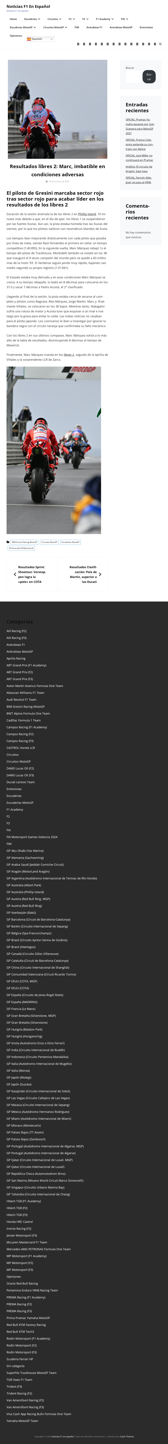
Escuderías (30, 19)
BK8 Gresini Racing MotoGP (24, 542)
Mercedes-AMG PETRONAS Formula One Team (39, 1249)
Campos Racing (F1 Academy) (27, 727)
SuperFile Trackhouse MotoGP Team (32, 1373)
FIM (77, 27)
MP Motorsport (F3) (20, 1270)
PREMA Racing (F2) (19, 1304)
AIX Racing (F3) (16, 638)
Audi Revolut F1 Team (21, 699)
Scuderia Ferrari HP (20, 1359)
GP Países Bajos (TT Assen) (25, 1132)
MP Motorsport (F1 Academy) (26, 1256)
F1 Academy (103, 19)
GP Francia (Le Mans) (21, 1009)
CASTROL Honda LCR (21, 748)
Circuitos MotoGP (53, 27)
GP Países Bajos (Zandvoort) (26, 1139)
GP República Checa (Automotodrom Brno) (36, 1174)
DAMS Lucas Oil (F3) (20, 775)
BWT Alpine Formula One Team (28, 713)
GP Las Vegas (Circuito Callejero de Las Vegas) (38, 1098)
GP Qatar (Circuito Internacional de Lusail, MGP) (40, 1160)
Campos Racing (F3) (20, 741)
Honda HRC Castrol (20, 1222)
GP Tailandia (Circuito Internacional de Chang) (38, 1194)
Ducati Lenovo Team (21, 782)
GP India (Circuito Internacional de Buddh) (36, 1050)
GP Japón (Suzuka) (19, 1084)
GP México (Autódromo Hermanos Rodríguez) (38, 1112)
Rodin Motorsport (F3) (22, 1352)
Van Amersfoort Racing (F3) (25, 1407)
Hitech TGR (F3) (17, 1215)
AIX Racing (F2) (16, 631)
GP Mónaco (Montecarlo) (24, 1125)
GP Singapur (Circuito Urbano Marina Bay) (35, 1187)
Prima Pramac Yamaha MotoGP (28, 1318)
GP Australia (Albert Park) (24, 885)
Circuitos (53, 19)
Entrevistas (146, 27)
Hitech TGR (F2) (17, 1208)
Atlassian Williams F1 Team (25, 693)
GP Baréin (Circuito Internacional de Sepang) (37, 926)
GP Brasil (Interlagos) (21, 947)
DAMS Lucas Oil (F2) (20, 768)
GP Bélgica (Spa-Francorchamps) (29, 933)
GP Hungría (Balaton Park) (24, 1029)
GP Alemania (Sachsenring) (25, 858)
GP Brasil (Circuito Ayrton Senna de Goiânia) (37, 940)
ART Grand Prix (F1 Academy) (26, 665)
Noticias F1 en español (28, 6)
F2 (70, 19)
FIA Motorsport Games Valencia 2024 (32, 837)
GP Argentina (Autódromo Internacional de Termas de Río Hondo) (52, 878)
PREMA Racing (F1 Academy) (26, 1297)
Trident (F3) (14, 1386)
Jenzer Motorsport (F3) (22, 1235)
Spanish (36, 39)
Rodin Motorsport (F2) (22, 1345)
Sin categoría (15, 1366)
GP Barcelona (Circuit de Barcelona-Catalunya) (38, 919)
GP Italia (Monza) (18, 1071)
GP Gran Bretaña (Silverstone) (27, 1022)
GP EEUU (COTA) (18, 988)
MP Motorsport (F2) (20, 1263)
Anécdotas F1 (94, 27)
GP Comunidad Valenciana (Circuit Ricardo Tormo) (41, 974)
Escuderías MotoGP (21, 27)
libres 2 (69, 355)
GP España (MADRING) (22, 1002)
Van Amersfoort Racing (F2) (25, 1400)
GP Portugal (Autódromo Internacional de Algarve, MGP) (45, 1146)
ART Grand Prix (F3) (20, 679)
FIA (123, 19)
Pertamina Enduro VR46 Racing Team (32, 1290)
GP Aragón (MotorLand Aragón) (28, 871)
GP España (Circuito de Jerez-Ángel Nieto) (35, 995)
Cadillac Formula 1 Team (24, 720)
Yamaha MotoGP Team (22, 1421)
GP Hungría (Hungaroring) (24, 1036)
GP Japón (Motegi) (19, 1077)
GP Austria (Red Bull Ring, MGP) (28, 899)
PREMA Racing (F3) (19, 1311)
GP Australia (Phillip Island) (21, 548)
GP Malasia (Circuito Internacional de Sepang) (38, 1105)
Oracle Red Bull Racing (22, 1283)
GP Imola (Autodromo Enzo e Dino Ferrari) (35, 1043)
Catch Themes (127, 1436)
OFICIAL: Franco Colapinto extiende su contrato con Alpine (139, 144)
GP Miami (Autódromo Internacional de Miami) (39, 1119)
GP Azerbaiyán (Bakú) (21, 913)
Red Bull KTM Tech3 (20, 1332)
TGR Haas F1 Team (19, 1380)
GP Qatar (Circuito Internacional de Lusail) (35, 1167)
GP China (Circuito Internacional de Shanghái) (38, 967)
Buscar (130, 68)
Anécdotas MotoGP (121, 27)
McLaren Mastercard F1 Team (27, 1242)
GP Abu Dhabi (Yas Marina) (25, 851)
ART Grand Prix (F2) (20, 672)
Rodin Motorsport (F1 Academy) (28, 1338)
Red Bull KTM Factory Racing (26, 1325)
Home (13, 19)
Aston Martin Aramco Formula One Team (35, 686)
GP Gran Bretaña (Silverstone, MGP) (31, 1016)
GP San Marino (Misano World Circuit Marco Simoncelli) (45, 1180)
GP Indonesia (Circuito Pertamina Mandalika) (37, 1057)
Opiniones (16, 35)
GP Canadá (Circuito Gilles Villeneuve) (32, 954)
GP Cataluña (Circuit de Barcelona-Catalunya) (37, 961)
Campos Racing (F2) (20, 734)
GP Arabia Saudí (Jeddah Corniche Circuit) (35, 864)
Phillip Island (87, 214)
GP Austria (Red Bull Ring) (24, 906)
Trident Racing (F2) (19, 1393)
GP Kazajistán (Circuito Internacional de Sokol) (38, 1091)
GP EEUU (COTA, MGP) (22, 981)
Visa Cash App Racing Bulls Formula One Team (39, 1414)
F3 (83, 19)
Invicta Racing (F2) (19, 1228)
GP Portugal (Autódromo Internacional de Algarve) (41, 1153)
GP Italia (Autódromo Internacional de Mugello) (39, 1064)
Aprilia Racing (16, 658)
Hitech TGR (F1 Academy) (24, 1201)
